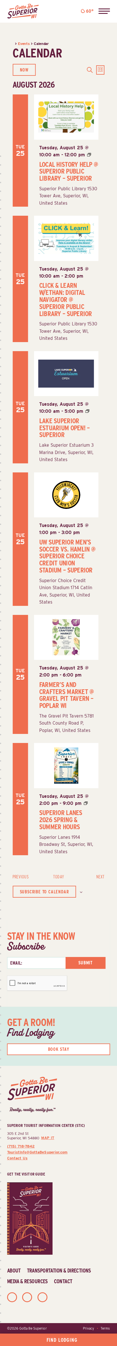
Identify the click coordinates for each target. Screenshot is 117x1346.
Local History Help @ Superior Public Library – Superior (68, 171)
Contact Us (17, 1158)
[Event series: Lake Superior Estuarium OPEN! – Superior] (87, 411)
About (14, 1270)
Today (58, 877)
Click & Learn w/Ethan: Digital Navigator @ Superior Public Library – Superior (65, 299)
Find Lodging (62, 1340)
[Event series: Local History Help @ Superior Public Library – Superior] (89, 154)
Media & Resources (27, 1281)
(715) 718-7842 (21, 1146)
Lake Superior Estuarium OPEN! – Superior (64, 427)
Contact (63, 1281)
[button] (104, 11)
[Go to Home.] (13, 43)
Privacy (88, 1328)
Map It (47, 1138)
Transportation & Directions (59, 1270)
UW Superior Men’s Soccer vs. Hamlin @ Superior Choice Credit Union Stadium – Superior (67, 556)
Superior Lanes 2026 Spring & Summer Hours (60, 819)
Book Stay (58, 1049)
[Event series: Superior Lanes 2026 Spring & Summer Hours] (86, 803)
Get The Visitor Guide (26, 1174)
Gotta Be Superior (33, 1328)
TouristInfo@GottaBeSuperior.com (37, 1152)
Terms (105, 1328)
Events (24, 43)
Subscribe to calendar (44, 892)
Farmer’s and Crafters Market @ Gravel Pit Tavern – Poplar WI (66, 695)
